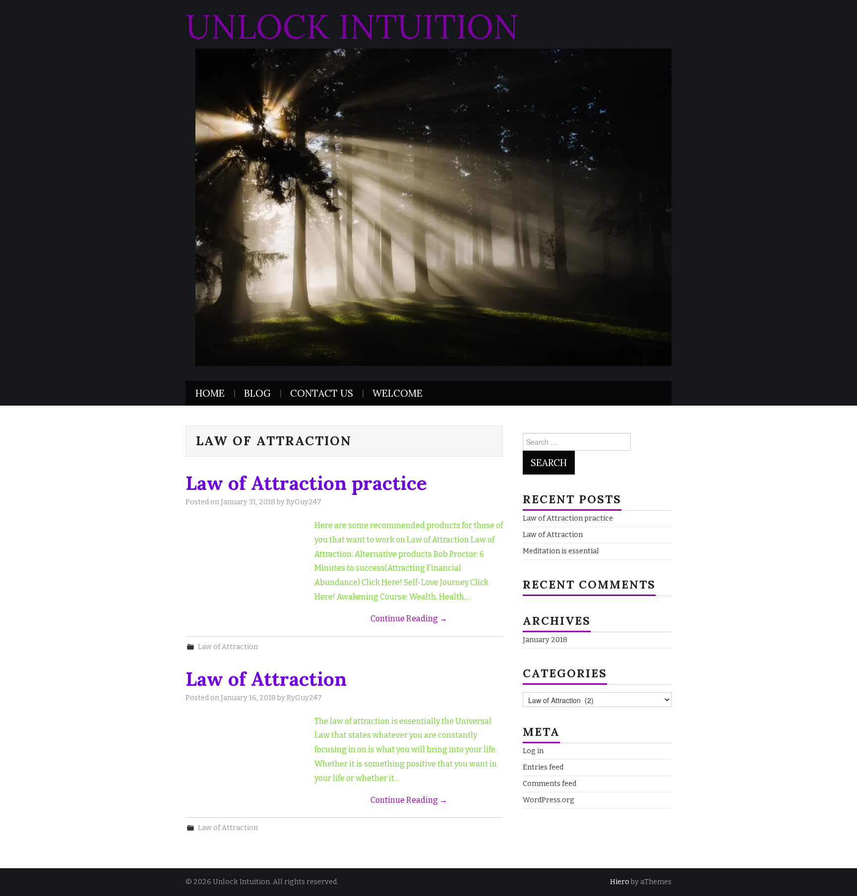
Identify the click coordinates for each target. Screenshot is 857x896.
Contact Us (321, 393)
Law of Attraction (228, 647)
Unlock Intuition (352, 26)
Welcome (397, 393)
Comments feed (549, 783)
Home (210, 393)
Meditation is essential (561, 551)
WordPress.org (548, 800)
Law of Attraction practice (306, 483)
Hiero (619, 882)
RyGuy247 (303, 502)
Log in (533, 751)
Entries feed (543, 767)
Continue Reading (408, 618)
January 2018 (545, 640)
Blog (257, 393)
